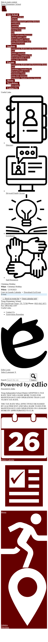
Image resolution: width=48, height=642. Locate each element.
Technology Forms (18, 74)
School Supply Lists (18, 37)
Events (3, 294)
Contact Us (10, 312)
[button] (12, 14)
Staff (13, 33)
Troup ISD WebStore (19, 60)
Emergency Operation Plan (21, 55)
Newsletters (15, 85)
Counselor (15, 26)
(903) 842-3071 (40, 303)
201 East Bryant (7, 303)
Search (3, 380)
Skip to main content (9, 2)
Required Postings (18, 44)
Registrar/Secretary (18, 28)
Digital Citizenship (18, 53)
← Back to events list (11, 299)
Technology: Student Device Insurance (26, 78)
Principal (14, 19)
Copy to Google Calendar (11, 292)
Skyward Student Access (20, 58)
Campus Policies (17, 17)
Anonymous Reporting (15, 314)
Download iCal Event (32, 292)
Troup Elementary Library (21, 42)
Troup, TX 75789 (21, 303)
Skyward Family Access (20, 39)
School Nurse (16, 30)
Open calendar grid (29, 299)
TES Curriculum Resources (21, 35)
